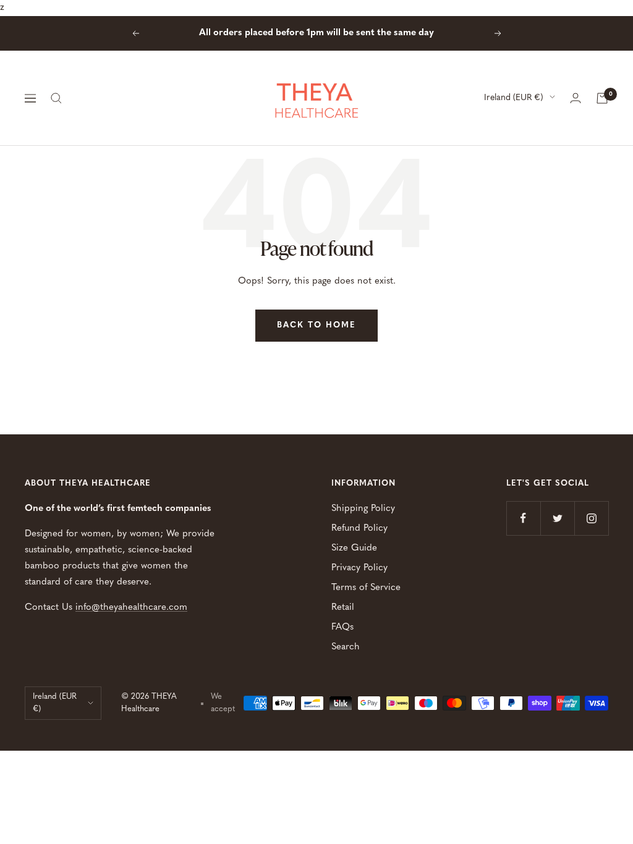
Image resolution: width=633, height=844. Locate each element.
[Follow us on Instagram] (591, 518)
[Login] (575, 98)
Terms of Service (366, 588)
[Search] (56, 98)
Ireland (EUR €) (513, 98)
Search (345, 647)
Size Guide (354, 548)
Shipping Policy (363, 508)
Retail (342, 607)
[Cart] (602, 98)
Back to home (316, 325)
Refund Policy (359, 528)
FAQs (342, 627)
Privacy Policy (359, 568)
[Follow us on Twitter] (557, 518)
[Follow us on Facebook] (523, 518)
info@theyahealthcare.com (131, 607)
